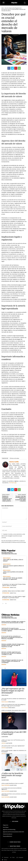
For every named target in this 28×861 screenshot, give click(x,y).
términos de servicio (17, 542)
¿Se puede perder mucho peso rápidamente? (13, 745)
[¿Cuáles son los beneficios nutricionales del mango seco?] (14, 762)
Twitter (5, 859)
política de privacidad (5, 542)
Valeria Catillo (14, 462)
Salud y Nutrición (5, 785)
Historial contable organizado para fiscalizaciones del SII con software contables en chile (11, 653)
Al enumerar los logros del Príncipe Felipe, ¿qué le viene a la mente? (14, 585)
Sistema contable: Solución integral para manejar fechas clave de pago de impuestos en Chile (12, 645)
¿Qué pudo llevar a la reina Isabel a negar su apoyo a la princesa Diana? (13, 597)
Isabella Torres (13, 587)
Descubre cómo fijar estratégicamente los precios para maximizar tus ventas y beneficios (20, 498)
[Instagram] (17, 857)
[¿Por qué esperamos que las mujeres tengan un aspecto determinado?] (14, 677)
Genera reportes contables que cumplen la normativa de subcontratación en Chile (13, 622)
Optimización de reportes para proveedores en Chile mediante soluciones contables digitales (13, 629)
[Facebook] (8, 68)
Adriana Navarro (4, 695)
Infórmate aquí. (13, 482)
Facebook (6, 857)
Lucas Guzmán (4, 736)
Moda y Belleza (4, 701)
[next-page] (5, 604)
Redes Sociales (6, 564)
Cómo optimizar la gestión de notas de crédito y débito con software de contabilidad (12, 661)
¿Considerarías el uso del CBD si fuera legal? (13, 733)
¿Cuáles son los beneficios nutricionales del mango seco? (12, 775)
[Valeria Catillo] (5, 465)
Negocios (3, 624)
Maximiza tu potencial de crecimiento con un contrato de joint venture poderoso (7, 498)
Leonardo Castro (5, 780)
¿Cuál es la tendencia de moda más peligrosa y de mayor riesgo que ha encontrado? (13, 705)
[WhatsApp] (19, 68)
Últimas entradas (14, 458)
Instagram (21, 857)
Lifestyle (3, 743)
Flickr (13, 857)
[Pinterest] (15, 68)
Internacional (5, 587)
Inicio (2, 8)
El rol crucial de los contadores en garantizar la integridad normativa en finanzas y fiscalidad (11, 637)
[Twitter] (12, 68)
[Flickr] (11, 857)
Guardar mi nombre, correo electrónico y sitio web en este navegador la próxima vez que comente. (13, 536)
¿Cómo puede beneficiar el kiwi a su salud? (12, 783)
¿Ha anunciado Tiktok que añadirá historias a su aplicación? (12, 578)
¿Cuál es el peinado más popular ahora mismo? (13, 710)
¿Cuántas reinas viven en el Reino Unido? (13, 591)
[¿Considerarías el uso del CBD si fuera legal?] (14, 721)
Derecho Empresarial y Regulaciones (13, 8)
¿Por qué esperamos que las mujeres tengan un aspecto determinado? (12, 690)
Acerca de (5, 458)
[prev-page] (3, 604)
